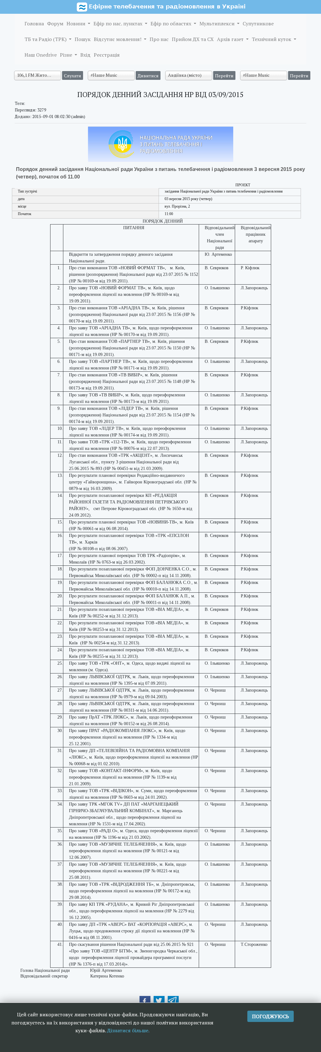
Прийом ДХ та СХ (193, 39)
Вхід (85, 54)
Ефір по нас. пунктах (118, 23)
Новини (76, 23)
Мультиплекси (217, 23)
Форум (55, 23)
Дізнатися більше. (128, 1030)
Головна (34, 23)
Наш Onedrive (40, 54)
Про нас (159, 39)
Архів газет (231, 39)
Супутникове (258, 23)
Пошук (83, 39)
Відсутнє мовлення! (118, 39)
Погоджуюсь (270, 1016)
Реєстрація (107, 54)
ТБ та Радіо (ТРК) (46, 39)
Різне (66, 54)
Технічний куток (272, 39)
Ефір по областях (171, 23)
